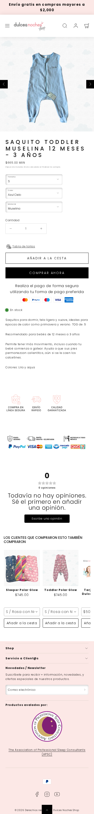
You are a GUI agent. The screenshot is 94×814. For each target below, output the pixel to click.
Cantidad (12, 220)
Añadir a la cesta (22, 623)
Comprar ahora (47, 273)
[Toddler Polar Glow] (61, 568)
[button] (7, 25)
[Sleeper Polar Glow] (22, 568)
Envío (26, 167)
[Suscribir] (85, 690)
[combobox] (22, 611)
